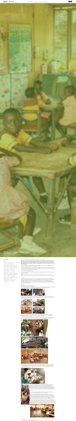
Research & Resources (42, 1)
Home (30, 1)
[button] (6, 259)
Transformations (36, 1)
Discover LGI (33, 1)
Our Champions (46, 1)
